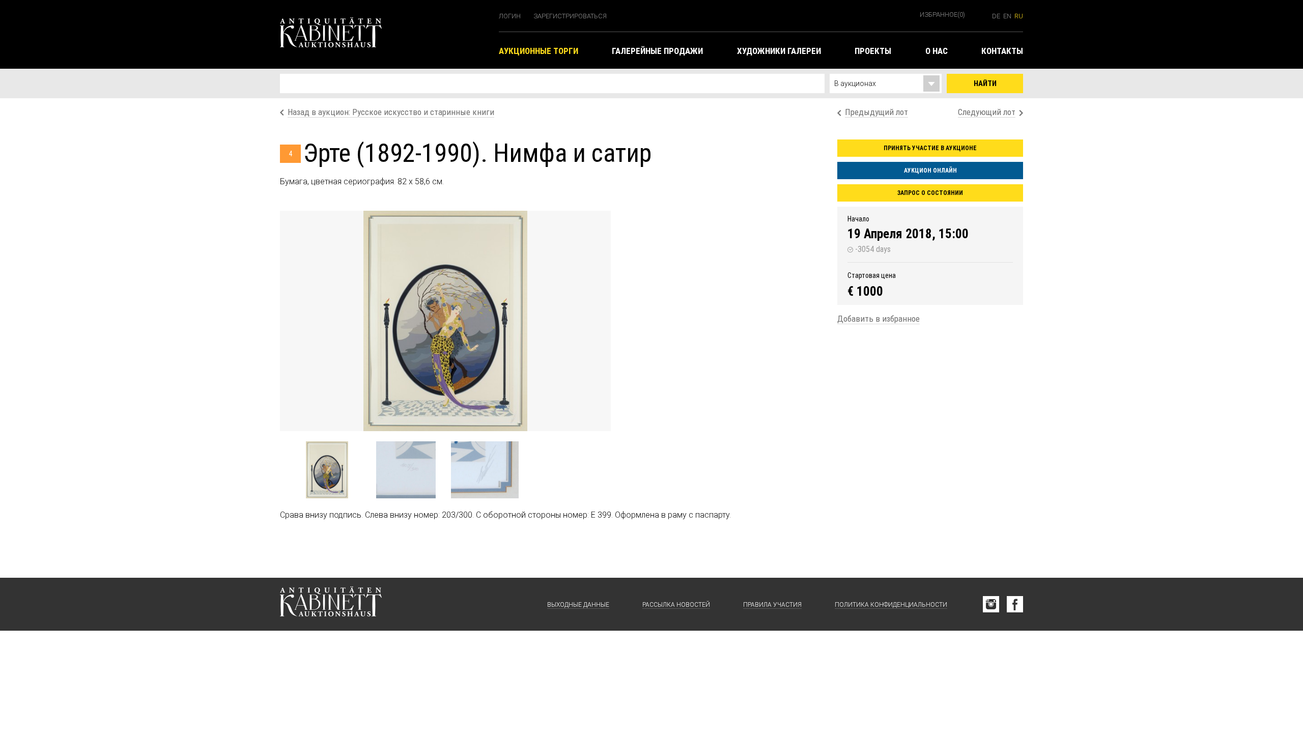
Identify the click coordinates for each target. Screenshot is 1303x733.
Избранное (942, 14)
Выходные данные (578, 604)
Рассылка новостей (676, 604)
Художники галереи (779, 51)
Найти (985, 83)
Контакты (1002, 51)
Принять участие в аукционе (930, 148)
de (996, 16)
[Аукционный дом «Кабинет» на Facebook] (1015, 604)
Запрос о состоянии (930, 192)
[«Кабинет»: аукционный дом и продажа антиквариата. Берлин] (331, 604)
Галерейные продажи (657, 51)
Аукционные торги (538, 51)
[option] (445, 321)
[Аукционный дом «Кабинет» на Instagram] (991, 604)
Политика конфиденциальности (891, 604)
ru (1018, 16)
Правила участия (772, 604)
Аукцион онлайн (930, 170)
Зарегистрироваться (570, 16)
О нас (936, 51)
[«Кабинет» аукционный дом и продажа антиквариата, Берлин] (384, 34)
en (1007, 16)
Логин (510, 16)
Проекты (873, 51)
